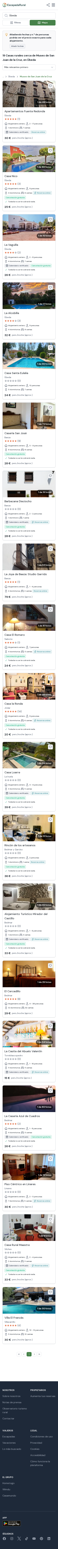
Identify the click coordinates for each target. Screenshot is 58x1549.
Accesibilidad (37, 1455)
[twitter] (19, 1539)
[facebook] (4, 1539)
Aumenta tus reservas (42, 1396)
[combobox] (29, 15)
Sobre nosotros (11, 1396)
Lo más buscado (11, 1449)
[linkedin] (49, 1539)
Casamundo (9, 1495)
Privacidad (36, 1442)
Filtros (17, 22)
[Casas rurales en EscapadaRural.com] (14, 5)
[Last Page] (39, 1354)
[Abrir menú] (53, 5)
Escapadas (8, 1436)
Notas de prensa (11, 1402)
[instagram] (12, 1539)
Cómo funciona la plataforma (40, 1463)
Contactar (8, 1418)
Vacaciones (9, 1442)
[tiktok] (26, 1539)
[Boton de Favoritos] (50, 85)
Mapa (45, 22)
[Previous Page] (24, 1354)
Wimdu (6, 1489)
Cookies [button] (34, 1449)
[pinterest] (41, 1539)
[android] (29, 1523)
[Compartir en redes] (48, 5)
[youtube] (34, 1539)
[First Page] (19, 1354)
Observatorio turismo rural (14, 1410)
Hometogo (8, 1483)
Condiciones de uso (41, 1436)
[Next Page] (34, 1354)
